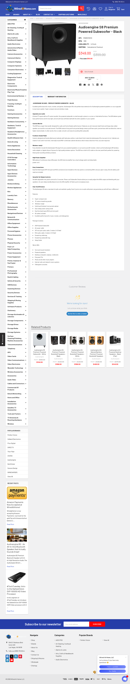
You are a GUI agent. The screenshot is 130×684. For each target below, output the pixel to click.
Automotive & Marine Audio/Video (15, 49)
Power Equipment (14, 257)
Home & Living (13, 142)
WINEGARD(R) (12, 472)
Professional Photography (12, 272)
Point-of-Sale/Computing (14, 248)
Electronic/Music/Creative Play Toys (17, 91)
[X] (93, 84)
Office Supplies (13, 227)
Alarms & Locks (13, 34)
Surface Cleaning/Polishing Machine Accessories (15, 338)
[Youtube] (12, 660)
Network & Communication (13, 218)
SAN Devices (12, 285)
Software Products (15, 306)
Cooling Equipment (14, 73)
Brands (16, 14)
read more (10, 524)
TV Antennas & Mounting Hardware (15, 419)
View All (10, 476)
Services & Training (15, 296)
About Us (26, 14)
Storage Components (15, 320)
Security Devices (14, 292)
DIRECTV (11, 447)
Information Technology (12, 165)
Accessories (12, 376)
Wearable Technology (15, 368)
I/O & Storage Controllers (12, 158)
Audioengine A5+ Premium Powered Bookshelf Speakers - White (77, 353)
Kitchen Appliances (14, 187)
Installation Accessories (12, 403)
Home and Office (13, 397)
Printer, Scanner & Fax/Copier (14, 262)
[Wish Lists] (101, 8)
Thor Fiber (11, 451)
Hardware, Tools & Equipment (14, 127)
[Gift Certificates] (95, 8)
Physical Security (14, 243)
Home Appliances (14, 146)
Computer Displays (14, 62)
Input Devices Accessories (12, 175)
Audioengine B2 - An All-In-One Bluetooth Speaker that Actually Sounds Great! (16, 548)
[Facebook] (80, 84)
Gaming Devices (13, 118)
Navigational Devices (15, 213)
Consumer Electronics (16, 69)
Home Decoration (14, 149)
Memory (10, 199)
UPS (9, 352)
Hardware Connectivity (16, 122)
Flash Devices (12, 100)
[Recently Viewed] (89, 8)
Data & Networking (14, 394)
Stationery (11, 310)
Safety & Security (14, 281)
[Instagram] (16, 656)
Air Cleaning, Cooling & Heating (16, 29)
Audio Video (12, 380)
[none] (53, 44)
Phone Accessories (14, 235)
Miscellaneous (13, 203)
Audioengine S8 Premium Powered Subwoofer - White (39, 352)
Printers (11, 267)
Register (112, 9)
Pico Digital (11, 443)
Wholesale (82, 14)
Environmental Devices (16, 96)
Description (38, 97)
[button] (90, 78)
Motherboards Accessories (13, 208)
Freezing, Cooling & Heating (15, 105)
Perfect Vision (12, 435)
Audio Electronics (14, 44)
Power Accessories (14, 253)
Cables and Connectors (16, 383)
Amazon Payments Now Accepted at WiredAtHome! (15, 504)
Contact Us (48, 14)
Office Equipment (14, 223)
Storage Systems (14, 332)
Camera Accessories (15, 54)
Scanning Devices (14, 289)
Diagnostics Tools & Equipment (15, 78)
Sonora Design (12, 468)
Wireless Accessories (15, 372)
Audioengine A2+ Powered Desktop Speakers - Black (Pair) (115, 353)
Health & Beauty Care (15, 138)
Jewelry (10, 180)
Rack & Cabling (13, 277)
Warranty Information (57, 97)
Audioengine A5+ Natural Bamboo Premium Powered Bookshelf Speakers (96, 353)
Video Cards (12, 356)
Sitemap (34, 666)
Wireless (11, 424)
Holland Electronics (14, 439)
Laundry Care (12, 195)
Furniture (11, 110)
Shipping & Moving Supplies (14, 301)
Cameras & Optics (14, 58)
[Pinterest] (101, 84)
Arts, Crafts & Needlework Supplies (15, 39)
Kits (9, 191)
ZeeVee (10, 456)
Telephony (11, 348)
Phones (10, 239)
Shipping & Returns (66, 14)
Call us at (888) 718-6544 (17, 651)
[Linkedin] (97, 84)
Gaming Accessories (15, 114)
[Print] (89, 84)
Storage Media (13, 328)
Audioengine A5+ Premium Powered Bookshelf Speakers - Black (58, 353)
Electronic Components (12, 85)
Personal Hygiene (14, 231)
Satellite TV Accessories (12, 409)
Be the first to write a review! (77, 314)
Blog (38, 14)
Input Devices (12, 170)
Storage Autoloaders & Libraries (16, 315)
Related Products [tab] (41, 326)
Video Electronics (14, 364)
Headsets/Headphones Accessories (16, 133)
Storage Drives (13, 324)
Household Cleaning (15, 153)
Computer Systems (15, 66)
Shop (8, 14)
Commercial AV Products (13, 389)
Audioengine (12, 460)
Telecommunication (15, 344)
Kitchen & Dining (13, 184)
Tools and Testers (14, 414)
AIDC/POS (11, 24)
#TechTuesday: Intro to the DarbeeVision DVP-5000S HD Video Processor (16, 590)
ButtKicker (11, 464)
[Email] (84, 84)
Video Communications (16, 360)
